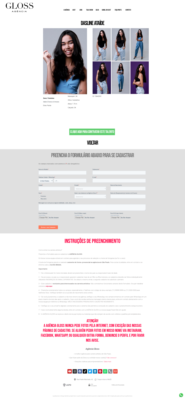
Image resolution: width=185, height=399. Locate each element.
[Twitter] (90, 371)
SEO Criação (111, 396)
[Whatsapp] (105, 371)
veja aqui (49, 286)
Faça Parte (118, 10)
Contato (128, 10)
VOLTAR (92, 142)
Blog (97, 10)
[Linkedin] (95, 371)
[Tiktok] (85, 371)
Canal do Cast (106, 10)
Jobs (80, 10)
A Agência (67, 10)
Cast (74, 10)
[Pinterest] (100, 371)
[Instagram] (75, 371)
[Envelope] (115, 371)
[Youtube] (69, 371)
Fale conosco (111, 358)
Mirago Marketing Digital (67, 396)
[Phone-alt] (110, 371)
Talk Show (89, 10)
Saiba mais (107, 362)
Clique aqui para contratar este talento (92, 132)
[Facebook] (80, 371)
